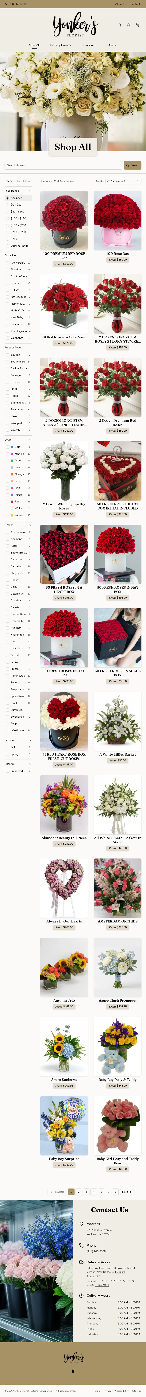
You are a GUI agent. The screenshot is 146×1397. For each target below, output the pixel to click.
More (111, 45)
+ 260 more (102, 1285)
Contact (135, 4)
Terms (96, 1390)
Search (135, 165)
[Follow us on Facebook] (73, 1371)
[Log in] (128, 25)
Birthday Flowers (60, 45)
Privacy (107, 1390)
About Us (121, 4)
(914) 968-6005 (17, 4)
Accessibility (122, 1390)
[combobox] (123, 181)
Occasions (88, 45)
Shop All (34, 45)
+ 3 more (120, 1272)
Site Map (136, 1390)
